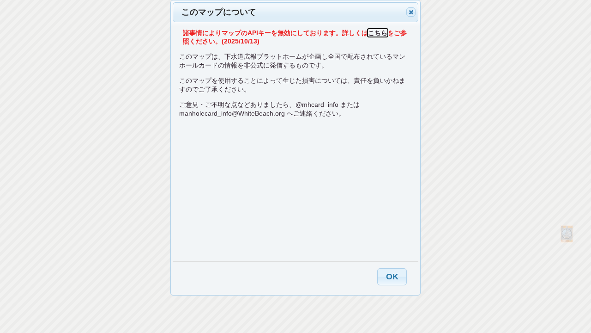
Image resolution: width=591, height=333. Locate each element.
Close (411, 12)
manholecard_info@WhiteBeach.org (232, 113)
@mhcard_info (317, 104)
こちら (377, 33)
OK (392, 276)
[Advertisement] (295, 189)
